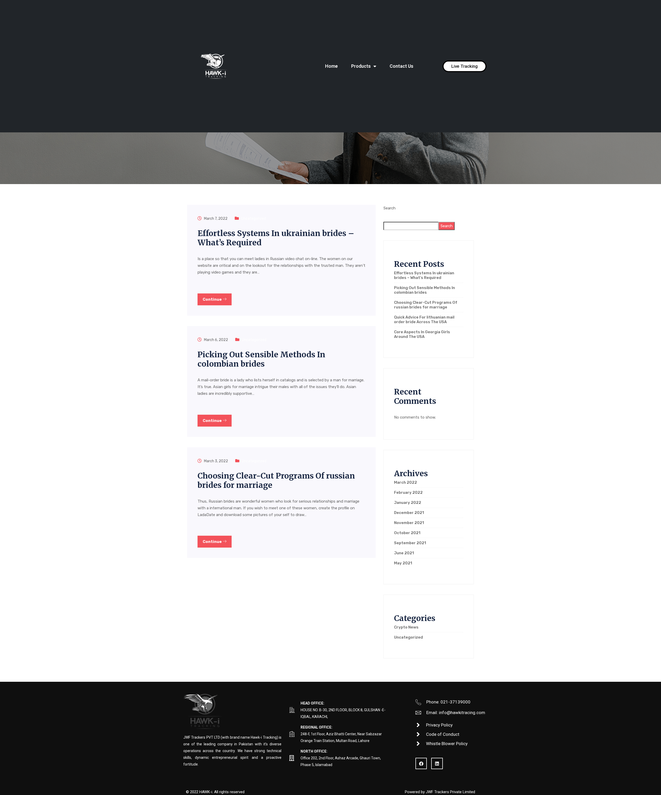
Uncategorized (253, 218)
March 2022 (405, 482)
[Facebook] (421, 763)
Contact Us (401, 66)
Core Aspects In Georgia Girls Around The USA (422, 334)
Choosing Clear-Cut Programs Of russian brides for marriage (276, 480)
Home (331, 66)
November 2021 (409, 522)
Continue (213, 299)
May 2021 (403, 563)
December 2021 (409, 512)
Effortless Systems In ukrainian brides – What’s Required (276, 237)
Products (361, 66)
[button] (464, 66)
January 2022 (407, 502)
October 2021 (407, 533)
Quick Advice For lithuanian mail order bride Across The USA (424, 319)
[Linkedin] (437, 763)
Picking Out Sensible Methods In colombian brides (261, 359)
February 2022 (408, 492)
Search (389, 208)
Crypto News (406, 627)
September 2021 (410, 543)
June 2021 (404, 553)
